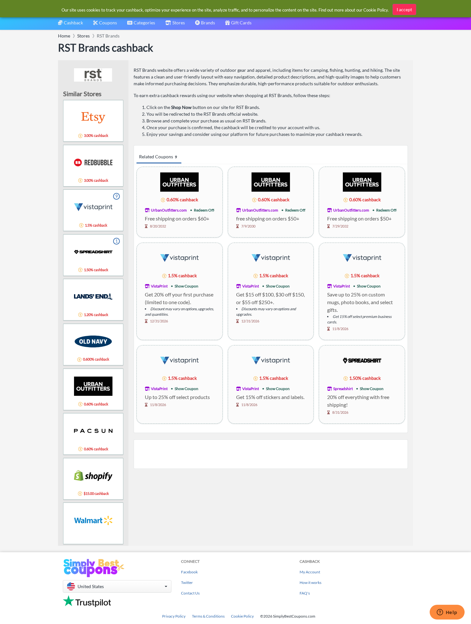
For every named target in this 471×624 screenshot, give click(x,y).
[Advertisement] (271, 454)
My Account (310, 572)
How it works (310, 582)
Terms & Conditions (208, 616)
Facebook (189, 572)
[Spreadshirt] (362, 360)
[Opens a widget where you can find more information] (447, 613)
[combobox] (141, 25)
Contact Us (190, 593)
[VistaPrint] (179, 257)
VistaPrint (159, 286)
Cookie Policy (242, 616)
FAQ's (305, 593)
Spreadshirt (343, 388)
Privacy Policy (174, 616)
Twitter (187, 582)
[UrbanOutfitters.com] (179, 181)
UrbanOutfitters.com (169, 210)
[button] (117, 586)
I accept (404, 9)
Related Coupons (158, 156)
